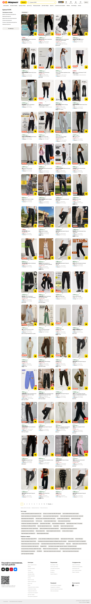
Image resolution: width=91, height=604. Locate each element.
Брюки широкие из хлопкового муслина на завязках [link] (45, 264)
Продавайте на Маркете (55, 587)
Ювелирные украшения (32, 596)
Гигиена (29, 570)
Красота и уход (31, 579)
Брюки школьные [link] (44, 72)
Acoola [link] (40, 72)
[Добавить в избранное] (35, 16)
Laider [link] (57, 493)
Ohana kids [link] (41, 296)
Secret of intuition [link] (26, 136)
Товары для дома (31, 575)
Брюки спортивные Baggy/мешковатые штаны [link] (61, 137)
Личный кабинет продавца (55, 585)
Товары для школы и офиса (33, 587)
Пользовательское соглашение (16, 601)
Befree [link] (74, 199)
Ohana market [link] (25, 426)
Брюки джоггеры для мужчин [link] (62, 232)
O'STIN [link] (57, 329)
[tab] (5, 5)
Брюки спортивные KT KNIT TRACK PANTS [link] (79, 73)
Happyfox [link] (41, 168)
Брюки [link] (78, 39)
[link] (31, 514)
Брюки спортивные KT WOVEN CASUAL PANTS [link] (44, 105)
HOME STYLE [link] (41, 361)
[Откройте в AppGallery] (11, 570)
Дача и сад (30, 583)
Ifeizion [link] (23, 460)
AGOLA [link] (23, 199)
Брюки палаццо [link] (62, 104)
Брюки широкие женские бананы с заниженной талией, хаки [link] (80, 394)
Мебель (29, 566)
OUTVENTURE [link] (24, 231)
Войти (86, 2)
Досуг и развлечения (32, 564)
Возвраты (52, 572)
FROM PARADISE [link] (25, 72)
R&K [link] (56, 296)
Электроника (30, 572)
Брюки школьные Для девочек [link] (45, 169)
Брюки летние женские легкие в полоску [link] (79, 461)
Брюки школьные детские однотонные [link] (45, 297)
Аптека (29, 577)
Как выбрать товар (54, 564)
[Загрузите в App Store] (3, 570)
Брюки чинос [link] (76, 136)
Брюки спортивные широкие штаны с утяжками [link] (63, 73)
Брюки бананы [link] (29, 136)
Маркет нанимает (75, 572)
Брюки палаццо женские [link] (62, 461)
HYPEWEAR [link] (24, 104)
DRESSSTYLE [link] (41, 39)
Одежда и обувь (31, 574)
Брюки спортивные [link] (45, 39)
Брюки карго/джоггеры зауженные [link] (79, 232)
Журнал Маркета (53, 574)
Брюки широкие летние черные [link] (79, 427)
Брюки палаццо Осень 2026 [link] (45, 200)
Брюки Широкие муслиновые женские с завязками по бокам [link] (63, 427)
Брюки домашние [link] (28, 426)
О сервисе (52, 570)
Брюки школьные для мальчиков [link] (62, 200)
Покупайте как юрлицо (55, 568)
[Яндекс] (88, 602)
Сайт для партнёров (54, 590)
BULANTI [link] (74, 231)
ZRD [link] (73, 136)
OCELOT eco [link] (58, 39)
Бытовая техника (31, 568)
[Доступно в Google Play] (7, 570)
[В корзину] (35, 34)
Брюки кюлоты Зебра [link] (27, 199)
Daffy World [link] (58, 104)
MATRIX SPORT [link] (25, 39)
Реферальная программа (77, 566)
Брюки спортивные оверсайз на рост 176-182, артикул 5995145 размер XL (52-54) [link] (29, 297)
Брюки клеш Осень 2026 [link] (29, 73)
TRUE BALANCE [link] (25, 263)
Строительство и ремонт (33, 592)
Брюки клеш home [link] (44, 493)
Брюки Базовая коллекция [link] (79, 263)
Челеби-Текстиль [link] (77, 39)
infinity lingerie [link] (76, 329)
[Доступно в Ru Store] (15, 570)
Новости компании (76, 564)
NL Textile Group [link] (59, 168)
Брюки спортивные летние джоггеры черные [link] (62, 40)
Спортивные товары (32, 588)
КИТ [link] (22, 329)
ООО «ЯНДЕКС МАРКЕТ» (84, 600)
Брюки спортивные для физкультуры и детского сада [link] (29, 394)
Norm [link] (40, 136)
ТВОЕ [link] (74, 393)
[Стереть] (54, 2)
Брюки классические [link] (27, 168)
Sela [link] (57, 426)
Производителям (75, 568)
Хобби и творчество (32, 581)
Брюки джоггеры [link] (43, 136)
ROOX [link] (74, 263)
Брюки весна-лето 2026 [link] (27, 329)
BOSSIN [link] (23, 296)
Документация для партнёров (56, 589)
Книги (29, 585)
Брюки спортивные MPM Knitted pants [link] (29, 40)
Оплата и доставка (54, 566)
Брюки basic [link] (77, 199)
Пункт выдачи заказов (76, 570)
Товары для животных (32, 590)
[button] (25, 12)
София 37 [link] (75, 168)
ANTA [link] (74, 72)
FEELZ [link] (40, 231)
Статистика (5, 601)
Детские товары (31, 594)
